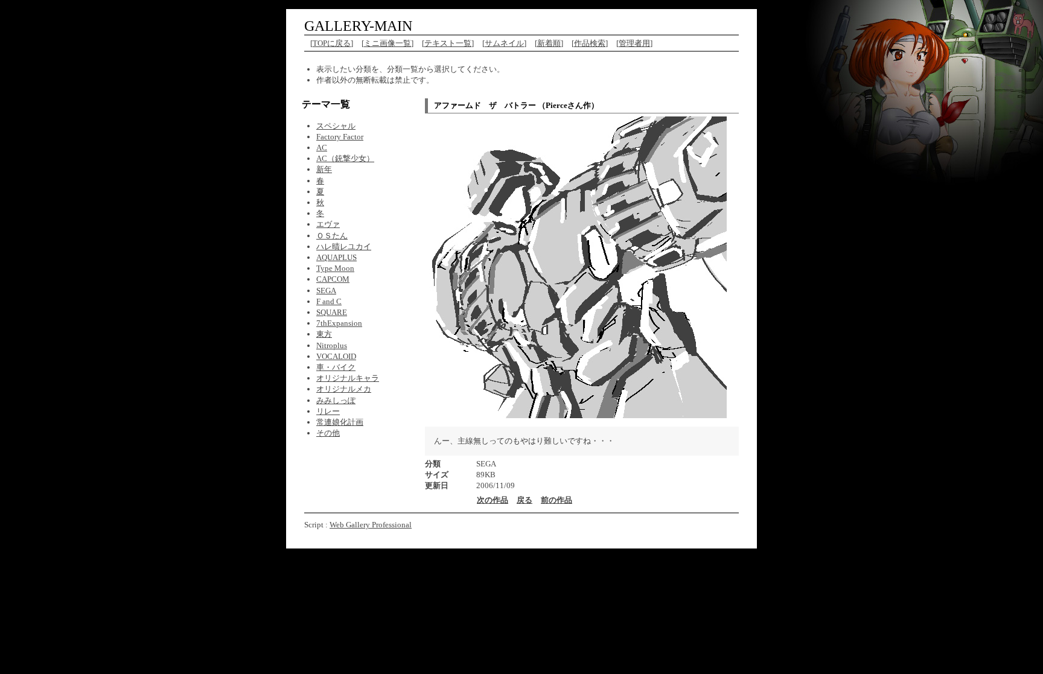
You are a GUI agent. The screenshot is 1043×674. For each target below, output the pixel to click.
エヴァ (328, 224)
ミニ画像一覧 (387, 43)
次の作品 (492, 499)
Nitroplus (331, 345)
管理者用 (634, 43)
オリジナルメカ (343, 388)
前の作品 (556, 499)
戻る (524, 499)
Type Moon (335, 268)
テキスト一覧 (447, 43)
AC (321, 147)
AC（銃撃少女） (345, 158)
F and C (329, 301)
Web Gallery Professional (371, 524)
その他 (328, 432)
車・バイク (336, 367)
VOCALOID (336, 356)
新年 (324, 169)
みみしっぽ (336, 400)
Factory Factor (339, 136)
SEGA (326, 290)
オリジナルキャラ (347, 378)
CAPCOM (332, 279)
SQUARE (331, 312)
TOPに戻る (332, 43)
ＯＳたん (332, 235)
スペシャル (336, 125)
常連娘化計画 (339, 422)
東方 (324, 334)
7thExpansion (339, 323)
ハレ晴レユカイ (343, 246)
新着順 (549, 43)
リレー (328, 411)
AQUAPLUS (336, 257)
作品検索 (589, 43)
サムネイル (504, 43)
